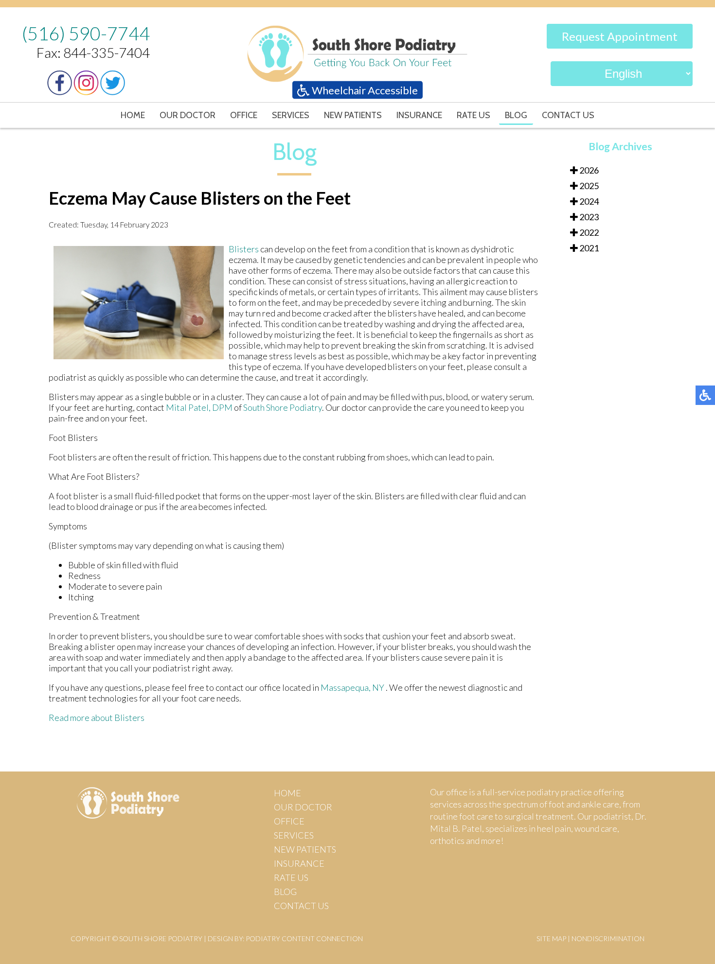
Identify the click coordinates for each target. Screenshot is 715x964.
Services (290, 115)
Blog (516, 115)
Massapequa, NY (352, 687)
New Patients (353, 115)
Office (243, 115)
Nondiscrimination (608, 938)
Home (133, 115)
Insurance (419, 115)
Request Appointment (620, 36)
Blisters (244, 249)
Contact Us (568, 115)
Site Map (551, 938)
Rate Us (473, 115)
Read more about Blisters (96, 717)
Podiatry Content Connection (304, 938)
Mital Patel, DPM (199, 407)
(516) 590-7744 (86, 33)
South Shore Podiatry (282, 407)
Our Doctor (187, 115)
